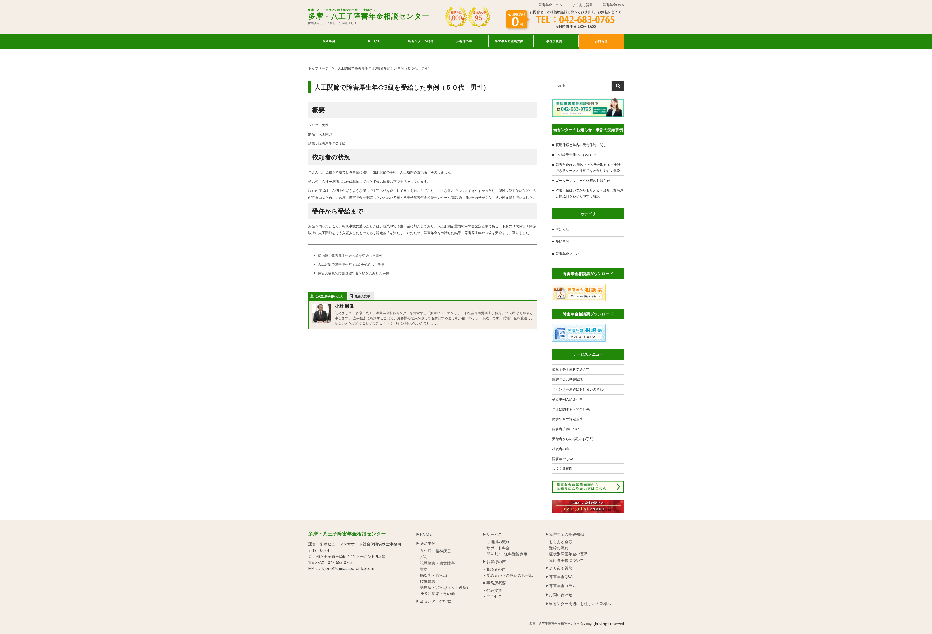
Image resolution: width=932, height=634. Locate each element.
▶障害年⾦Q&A (559, 576)
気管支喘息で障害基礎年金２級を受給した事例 (353, 273)
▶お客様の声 (494, 561)
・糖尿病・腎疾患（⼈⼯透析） (443, 587)
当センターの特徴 (421, 41)
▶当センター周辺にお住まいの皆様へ (578, 603)
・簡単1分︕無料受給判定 (505, 554)
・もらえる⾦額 (558, 541)
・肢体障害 (425, 581)
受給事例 (329, 41)
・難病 (422, 569)
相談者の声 (560, 448)
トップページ (318, 68)
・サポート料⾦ (496, 548)
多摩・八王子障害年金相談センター (368, 14)
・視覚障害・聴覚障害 (435, 563)
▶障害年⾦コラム (560, 585)
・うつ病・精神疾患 (433, 550)
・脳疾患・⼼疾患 (431, 575)
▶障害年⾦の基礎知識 (564, 534)
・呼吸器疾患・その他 (435, 593)
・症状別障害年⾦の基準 (566, 554)
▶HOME (424, 534)
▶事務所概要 (494, 582)
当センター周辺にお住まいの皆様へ (579, 389)
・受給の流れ (556, 548)
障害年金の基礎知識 (509, 41)
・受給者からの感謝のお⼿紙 (508, 575)
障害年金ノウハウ (569, 253)
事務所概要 (554, 41)
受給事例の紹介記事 (567, 399)
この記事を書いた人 (329, 296)
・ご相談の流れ (496, 541)
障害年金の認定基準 (567, 419)
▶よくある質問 (558, 567)
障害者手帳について (567, 429)
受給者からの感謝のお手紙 (572, 438)
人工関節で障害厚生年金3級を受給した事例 (351, 264)
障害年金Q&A (613, 4)
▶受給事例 (425, 543)
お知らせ (562, 229)
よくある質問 (582, 4)
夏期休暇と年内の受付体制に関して (583, 144)
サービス (374, 41)
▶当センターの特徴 (433, 601)
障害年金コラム (550, 4)
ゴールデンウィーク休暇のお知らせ (583, 180)
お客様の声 (464, 41)
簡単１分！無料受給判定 (571, 369)
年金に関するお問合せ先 (571, 409)
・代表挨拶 (492, 590)
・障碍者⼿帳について (564, 560)
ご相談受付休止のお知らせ (576, 154)
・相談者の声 (494, 569)
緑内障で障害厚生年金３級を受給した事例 (350, 255)
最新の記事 (362, 296)
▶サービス (492, 534)
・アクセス (492, 596)
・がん (422, 557)
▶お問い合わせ (558, 594)
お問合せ (601, 41)
